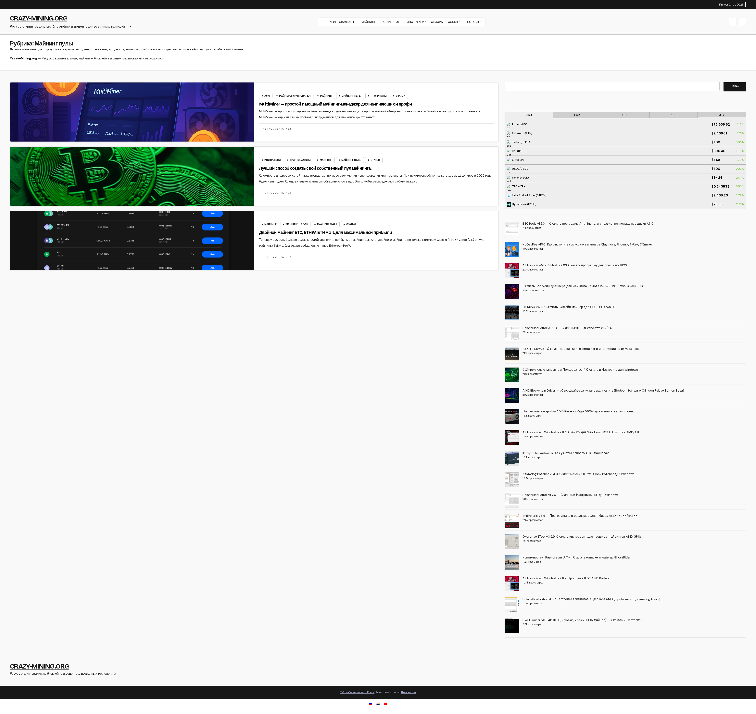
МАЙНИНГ (369, 22)
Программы (379, 95)
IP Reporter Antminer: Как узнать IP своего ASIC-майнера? (566, 453)
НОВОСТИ (474, 22)
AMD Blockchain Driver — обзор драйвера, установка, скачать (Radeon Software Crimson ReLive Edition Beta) (603, 390)
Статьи (400, 95)
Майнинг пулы (351, 95)
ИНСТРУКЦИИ (416, 22)
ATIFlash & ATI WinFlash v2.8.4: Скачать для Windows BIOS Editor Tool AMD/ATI (581, 432)
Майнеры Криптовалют (295, 95)
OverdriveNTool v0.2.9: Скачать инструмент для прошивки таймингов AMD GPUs (582, 536)
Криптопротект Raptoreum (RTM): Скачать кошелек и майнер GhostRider (577, 557)
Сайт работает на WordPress (357, 692)
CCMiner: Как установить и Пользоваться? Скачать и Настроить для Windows (580, 370)
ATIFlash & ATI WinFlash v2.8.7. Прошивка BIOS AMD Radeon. (567, 578)
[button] (733, 22)
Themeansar (408, 692)
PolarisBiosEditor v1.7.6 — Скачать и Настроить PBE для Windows (570, 495)
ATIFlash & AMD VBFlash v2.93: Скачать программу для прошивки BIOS (575, 265)
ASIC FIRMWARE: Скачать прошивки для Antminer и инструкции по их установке (581, 349)
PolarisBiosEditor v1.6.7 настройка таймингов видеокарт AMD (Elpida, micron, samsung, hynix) (591, 599)
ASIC (267, 95)
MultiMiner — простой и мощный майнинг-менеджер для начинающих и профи (335, 104)
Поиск (735, 86)
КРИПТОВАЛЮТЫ (342, 22)
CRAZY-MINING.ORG (38, 18)
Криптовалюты (300, 160)
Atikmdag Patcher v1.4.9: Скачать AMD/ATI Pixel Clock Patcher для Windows (578, 474)
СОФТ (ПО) (391, 22)
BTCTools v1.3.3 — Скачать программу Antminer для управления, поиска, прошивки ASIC (588, 223)
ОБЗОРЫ (437, 22)
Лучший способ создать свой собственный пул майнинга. (315, 168)
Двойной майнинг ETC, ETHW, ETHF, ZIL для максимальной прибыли (325, 232)
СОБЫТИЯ (455, 22)
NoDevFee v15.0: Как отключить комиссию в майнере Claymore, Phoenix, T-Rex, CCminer (587, 244)
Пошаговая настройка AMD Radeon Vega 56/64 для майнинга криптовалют (579, 411)
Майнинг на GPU (297, 224)
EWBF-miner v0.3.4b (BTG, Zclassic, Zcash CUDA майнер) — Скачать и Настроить (582, 620)
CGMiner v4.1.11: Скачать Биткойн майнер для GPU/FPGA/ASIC (568, 307)
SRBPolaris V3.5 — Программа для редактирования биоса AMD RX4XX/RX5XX (580, 516)
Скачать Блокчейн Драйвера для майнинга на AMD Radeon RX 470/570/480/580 (583, 286)
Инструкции (272, 160)
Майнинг (326, 95)
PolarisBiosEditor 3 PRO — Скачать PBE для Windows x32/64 (567, 328)
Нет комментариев (277, 128)
